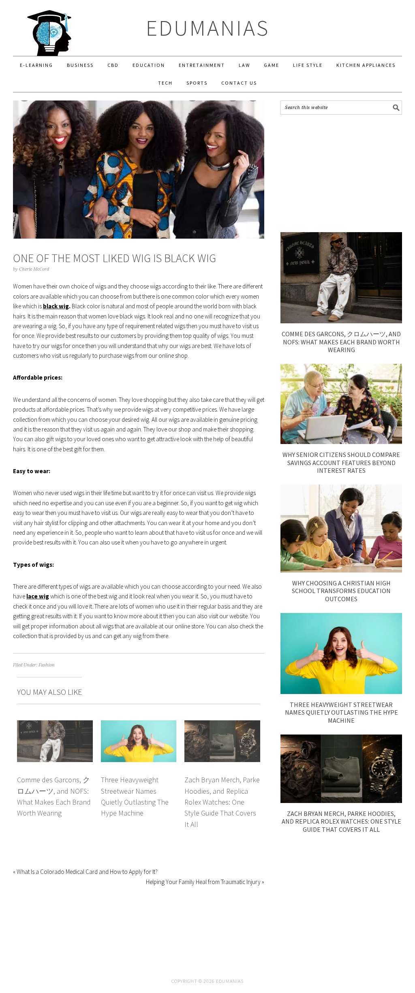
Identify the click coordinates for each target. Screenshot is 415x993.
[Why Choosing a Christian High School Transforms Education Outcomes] (341, 570)
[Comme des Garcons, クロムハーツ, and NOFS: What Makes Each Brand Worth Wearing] (341, 321)
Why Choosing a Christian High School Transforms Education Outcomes (341, 590)
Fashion (47, 665)
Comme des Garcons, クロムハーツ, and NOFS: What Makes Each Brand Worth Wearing (341, 341)
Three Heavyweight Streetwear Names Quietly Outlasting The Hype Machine (341, 712)
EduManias (208, 28)
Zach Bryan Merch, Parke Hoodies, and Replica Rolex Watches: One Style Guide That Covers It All (222, 802)
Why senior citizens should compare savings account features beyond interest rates (341, 462)
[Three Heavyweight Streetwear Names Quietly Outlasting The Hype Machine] (341, 692)
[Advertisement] (341, 173)
